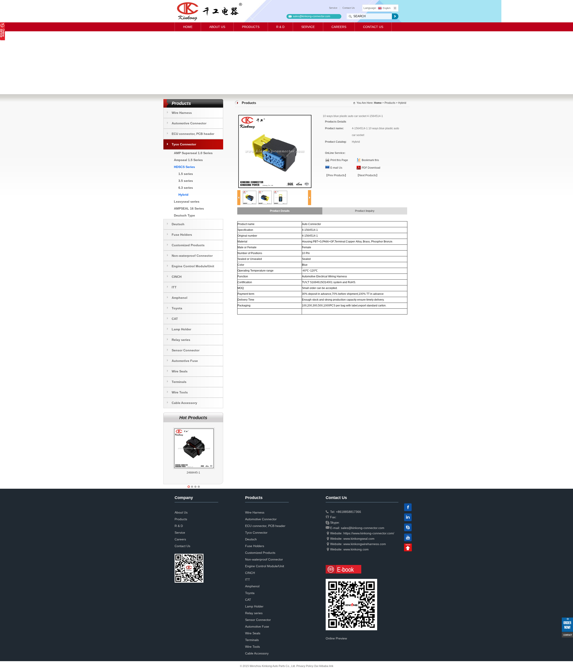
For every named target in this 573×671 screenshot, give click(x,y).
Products (250, 27)
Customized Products (188, 245)
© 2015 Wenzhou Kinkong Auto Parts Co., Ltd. (268, 666)
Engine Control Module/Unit (193, 266)
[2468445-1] (194, 427)
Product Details (280, 210)
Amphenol (179, 297)
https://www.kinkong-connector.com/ (368, 533)
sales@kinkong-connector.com (311, 16)
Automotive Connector (189, 123)
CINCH (177, 276)
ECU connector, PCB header (193, 134)
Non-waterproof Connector (192, 255)
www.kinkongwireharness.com (364, 544)
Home (187, 27)
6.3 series (185, 187)
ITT (174, 287)
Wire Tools (180, 392)
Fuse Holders (182, 234)
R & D (280, 27)
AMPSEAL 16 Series (189, 208)
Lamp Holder (181, 329)
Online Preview (336, 638)
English (387, 8)
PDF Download (371, 167)
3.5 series (185, 181)
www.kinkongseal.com (358, 538)
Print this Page (339, 160)
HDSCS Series (184, 167)
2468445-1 (193, 472)
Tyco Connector (184, 144)
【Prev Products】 (336, 175)
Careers (338, 27)
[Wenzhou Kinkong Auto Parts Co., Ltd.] (209, 11)
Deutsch (178, 224)
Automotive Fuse (185, 361)
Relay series (181, 340)
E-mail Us (336, 167)
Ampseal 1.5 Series (188, 160)
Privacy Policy (304, 666)
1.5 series (185, 174)
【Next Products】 (367, 175)
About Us (217, 27)
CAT (175, 319)
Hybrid (183, 194)
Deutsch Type (184, 215)
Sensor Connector (185, 350)
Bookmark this (370, 160)
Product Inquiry (364, 210)
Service (333, 7)
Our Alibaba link (323, 666)
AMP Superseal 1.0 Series (193, 153)
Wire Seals (180, 371)
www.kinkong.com (356, 549)
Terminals (179, 382)
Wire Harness (182, 113)
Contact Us (348, 7)
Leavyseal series (186, 201)
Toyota (177, 308)
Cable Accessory (184, 403)
